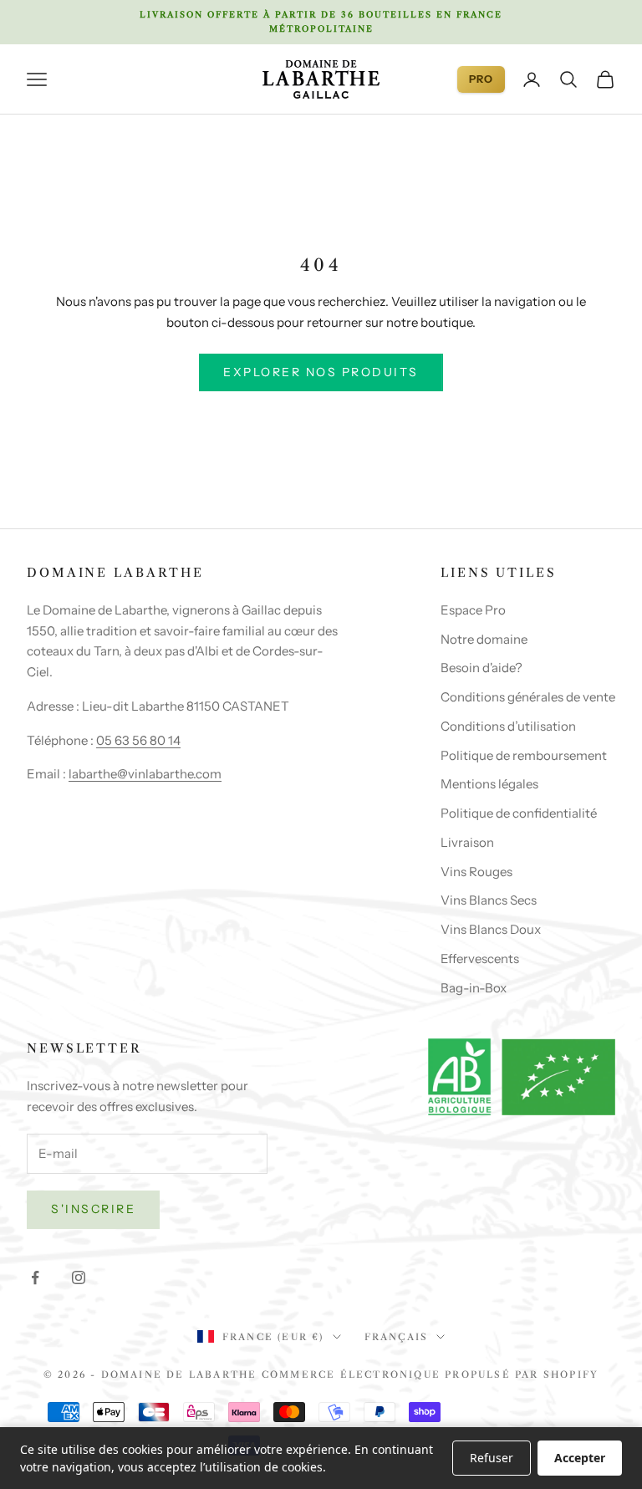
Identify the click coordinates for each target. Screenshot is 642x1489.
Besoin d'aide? (481, 668)
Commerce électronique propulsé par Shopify (430, 1374)
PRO (481, 79)
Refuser (491, 1458)
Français (396, 1337)
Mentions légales (489, 784)
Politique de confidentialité (519, 813)
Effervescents (480, 958)
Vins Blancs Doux (491, 929)
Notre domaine (484, 639)
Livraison (467, 842)
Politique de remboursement (524, 755)
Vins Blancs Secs (489, 900)
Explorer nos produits (321, 372)
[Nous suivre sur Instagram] (78, 1277)
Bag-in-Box (474, 988)
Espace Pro (473, 610)
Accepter (579, 1458)
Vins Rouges (476, 872)
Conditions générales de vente (528, 697)
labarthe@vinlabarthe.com (145, 774)
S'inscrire (93, 1208)
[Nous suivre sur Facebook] (35, 1277)
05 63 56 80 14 (138, 740)
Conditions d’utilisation (508, 726)
